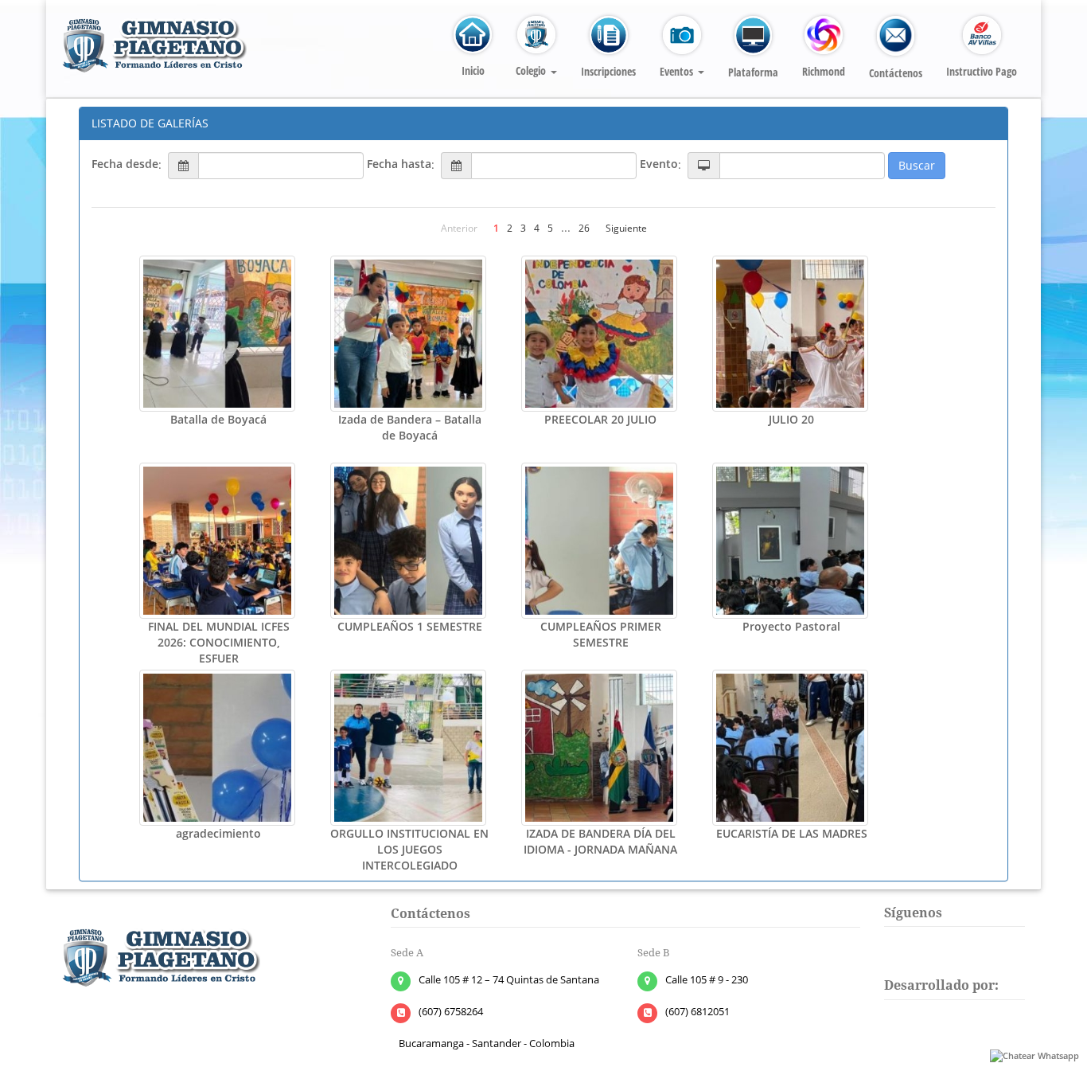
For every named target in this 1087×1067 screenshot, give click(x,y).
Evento (659, 163)
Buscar (916, 165)
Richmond (823, 71)
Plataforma (753, 72)
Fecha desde (125, 163)
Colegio (532, 70)
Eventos (678, 71)
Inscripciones (608, 71)
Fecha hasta (399, 163)
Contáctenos (895, 72)
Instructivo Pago (981, 71)
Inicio (473, 70)
